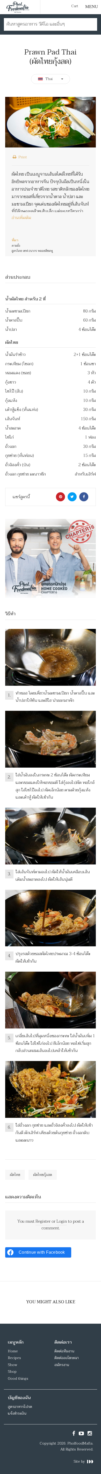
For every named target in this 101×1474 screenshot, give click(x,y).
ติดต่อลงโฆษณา (66, 1358)
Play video (50, 122)
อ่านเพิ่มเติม (21, 218)
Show (12, 1365)
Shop (12, 1372)
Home (13, 1351)
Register (43, 1221)
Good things (18, 1379)
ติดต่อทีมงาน (64, 1351)
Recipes (14, 1358)
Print (22, 157)
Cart (74, 6)
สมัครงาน (61, 1365)
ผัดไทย (15, 1175)
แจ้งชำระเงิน (17, 1413)
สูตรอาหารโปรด (20, 1407)
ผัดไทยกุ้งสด (42, 1175)
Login (61, 1221)
